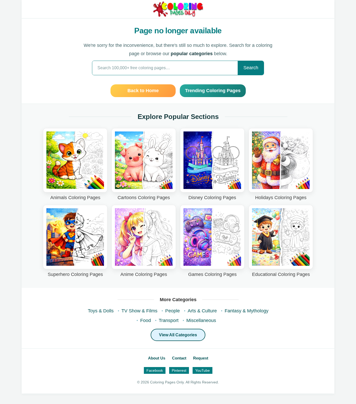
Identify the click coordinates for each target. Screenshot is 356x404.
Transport (169, 320)
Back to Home (143, 90)
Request (200, 358)
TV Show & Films (139, 310)
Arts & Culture (202, 310)
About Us (156, 358)
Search (250, 67)
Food (145, 320)
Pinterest (179, 370)
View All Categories (178, 335)
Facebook (154, 370)
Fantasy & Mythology (246, 310)
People (172, 310)
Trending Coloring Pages (213, 90)
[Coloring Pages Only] (178, 9)
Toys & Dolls (101, 310)
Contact (179, 358)
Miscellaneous (201, 320)
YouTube (202, 370)
